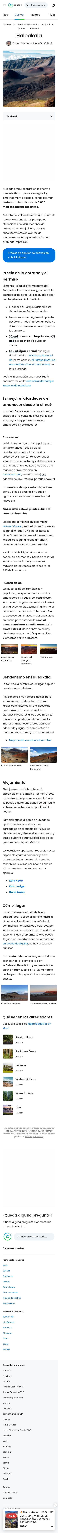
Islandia (7, 1452)
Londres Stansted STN (13, 1386)
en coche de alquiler (15, 943)
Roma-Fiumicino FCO (13, 1392)
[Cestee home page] (15, 5)
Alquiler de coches (12, 1298)
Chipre (6, 1468)
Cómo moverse (10, 1292)
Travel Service (9, 1424)
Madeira (7, 1435)
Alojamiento (9, 1303)
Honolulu (7, 1327)
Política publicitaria (34, 1136)
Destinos (7, 24)
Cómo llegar (9, 1287)
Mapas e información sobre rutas (30, 740)
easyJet (6, 1403)
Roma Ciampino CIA (13, 1414)
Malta (5, 1441)
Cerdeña (7, 1408)
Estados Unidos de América (28, 24)
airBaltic (7, 1370)
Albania (6, 1457)
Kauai (5, 1344)
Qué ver (19, 15)
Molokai (6, 1349)
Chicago (7, 1333)
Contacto (7, 1498)
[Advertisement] (29, 153)
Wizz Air (6, 1419)
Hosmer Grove (12, 526)
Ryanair (6, 1381)
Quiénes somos (10, 1492)
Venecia (7, 1446)
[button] (4, 5)
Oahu (5, 1338)
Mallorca (7, 1473)
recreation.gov (12, 474)
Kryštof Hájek (19, 43)
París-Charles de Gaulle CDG (17, 1430)
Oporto (6, 1479)
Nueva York (8, 1316)
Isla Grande (8, 1322)
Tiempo (35, 15)
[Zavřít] (55, 1505)
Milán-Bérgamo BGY (13, 1397)
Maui (5, 15)
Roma (6, 1462)
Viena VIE (7, 1376)
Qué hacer (8, 1276)
